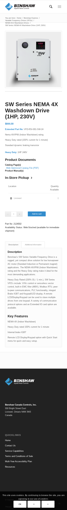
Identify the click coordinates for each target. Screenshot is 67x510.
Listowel (17, 198)
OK (20, 504)
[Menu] (59, 7)
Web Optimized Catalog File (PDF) (22, 168)
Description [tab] (13, 245)
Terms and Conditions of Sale (19, 456)
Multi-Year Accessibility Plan (18, 461)
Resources (10, 467)
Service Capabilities (14, 451)
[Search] (51, 6)
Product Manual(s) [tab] (14, 171)
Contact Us (10, 445)
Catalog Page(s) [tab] (13, 165)
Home (8, 440)
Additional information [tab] (33, 245)
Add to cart (36, 214)
